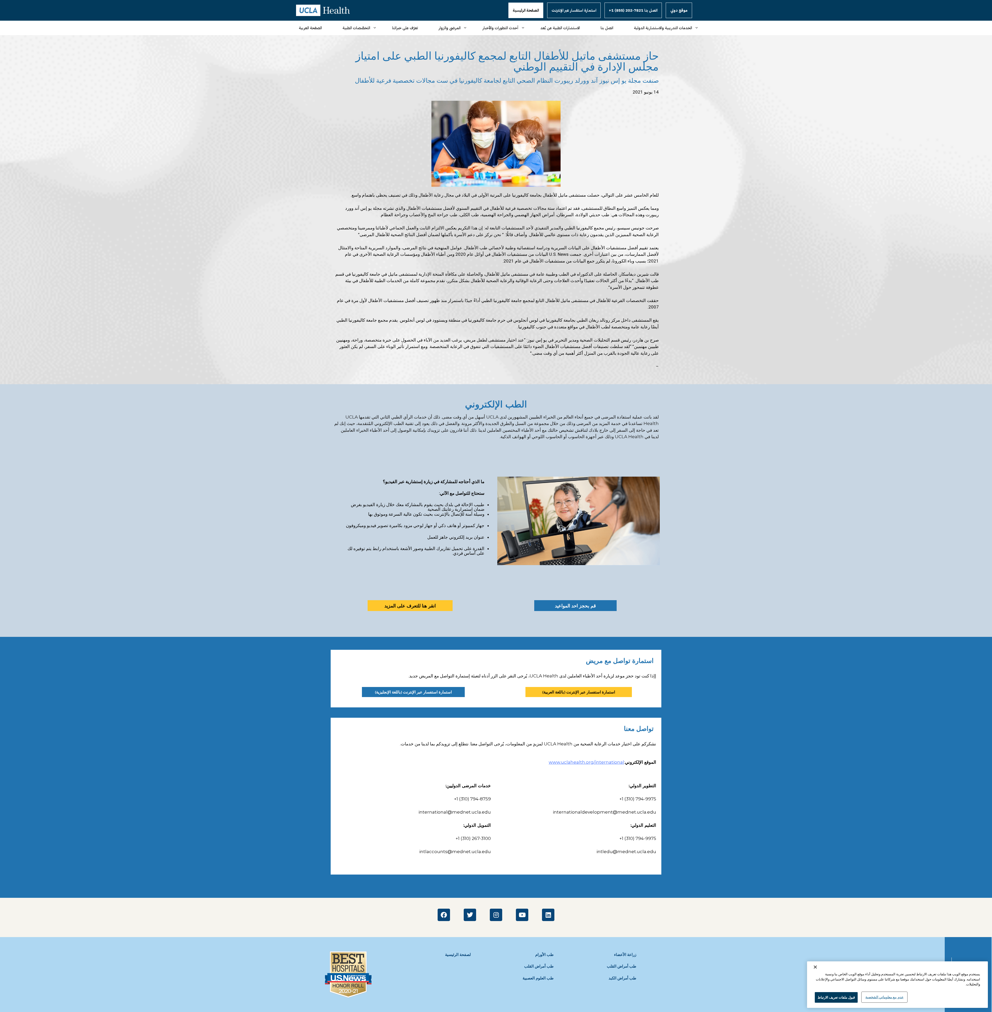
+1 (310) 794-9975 (637, 798)
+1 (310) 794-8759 (472, 798)
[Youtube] (522, 915)
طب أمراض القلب (539, 966)
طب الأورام (544, 954)
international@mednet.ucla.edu (455, 812)
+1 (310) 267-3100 (473, 838)
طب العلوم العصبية (538, 978)
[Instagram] (496, 915)
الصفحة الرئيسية (526, 10)
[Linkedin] (548, 915)
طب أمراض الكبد (622, 978)
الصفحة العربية (310, 28)
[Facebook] (444, 915)
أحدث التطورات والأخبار (500, 28)
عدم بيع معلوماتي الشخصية (884, 997)
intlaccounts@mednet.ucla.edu (455, 851)
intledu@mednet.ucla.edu (626, 851)
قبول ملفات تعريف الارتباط (836, 997)
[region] (897, 984)
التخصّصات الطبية (356, 28)
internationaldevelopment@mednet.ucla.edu (604, 812)
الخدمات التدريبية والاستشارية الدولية (663, 28)
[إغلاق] (815, 967)
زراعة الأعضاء (625, 954)
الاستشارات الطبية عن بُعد (560, 28)
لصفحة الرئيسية (458, 954)
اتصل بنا (607, 28)
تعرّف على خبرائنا (405, 28)
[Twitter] (470, 915)
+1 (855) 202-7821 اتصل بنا (633, 10)
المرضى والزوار (450, 28)
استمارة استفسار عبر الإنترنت (574, 10)
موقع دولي (678, 10)
